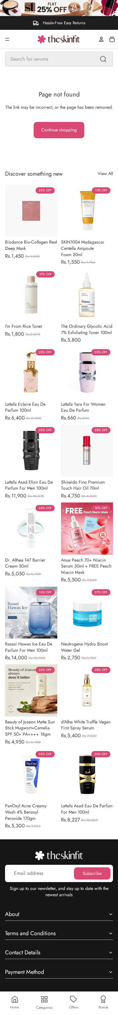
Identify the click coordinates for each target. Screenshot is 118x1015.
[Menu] (7, 39)
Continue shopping (59, 130)
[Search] (103, 59)
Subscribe (92, 873)
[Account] (101, 39)
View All (105, 174)
